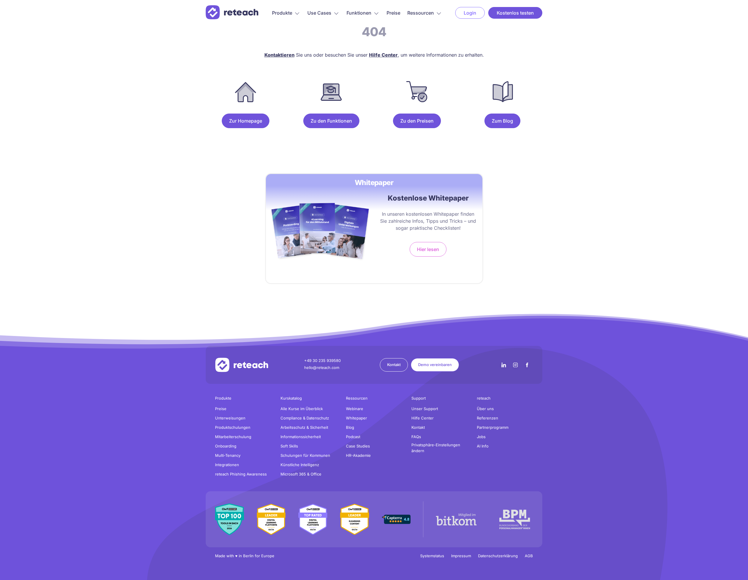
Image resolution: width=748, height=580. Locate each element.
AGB (529, 555)
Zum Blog (502, 121)
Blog (350, 427)
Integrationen (227, 464)
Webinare (354, 408)
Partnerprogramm (492, 427)
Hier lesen (428, 249)
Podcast (353, 436)
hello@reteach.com (321, 367)
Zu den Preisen (417, 121)
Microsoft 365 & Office (300, 474)
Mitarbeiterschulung (233, 436)
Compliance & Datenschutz (304, 418)
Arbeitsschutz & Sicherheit (304, 427)
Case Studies (358, 446)
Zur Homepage (245, 121)
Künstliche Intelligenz (299, 464)
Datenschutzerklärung (498, 555)
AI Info (483, 446)
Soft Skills (289, 446)
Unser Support (424, 408)
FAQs (416, 436)
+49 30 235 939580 (322, 360)
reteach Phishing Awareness (241, 474)
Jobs (481, 436)
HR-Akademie (358, 455)
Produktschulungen (232, 427)
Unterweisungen (230, 418)
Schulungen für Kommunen (305, 455)
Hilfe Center (422, 418)
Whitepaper (356, 418)
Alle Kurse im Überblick (301, 408)
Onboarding (225, 446)
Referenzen (487, 418)
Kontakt (394, 364)
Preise (393, 13)
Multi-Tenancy (227, 455)
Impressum (461, 555)
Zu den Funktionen (331, 121)
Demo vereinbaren (435, 364)
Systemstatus (432, 555)
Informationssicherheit (300, 436)
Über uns (485, 408)
